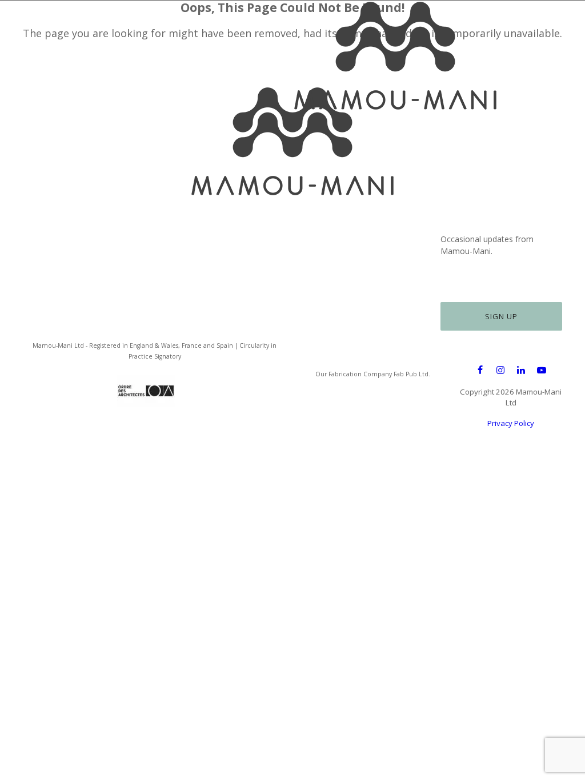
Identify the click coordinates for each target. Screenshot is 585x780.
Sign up (501, 316)
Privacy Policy (510, 423)
